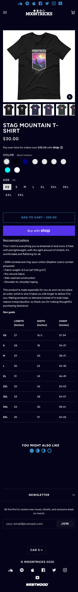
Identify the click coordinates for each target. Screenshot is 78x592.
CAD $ (35, 550)
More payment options (16, 240)
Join (65, 523)
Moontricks (34, 562)
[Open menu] (8, 12)
